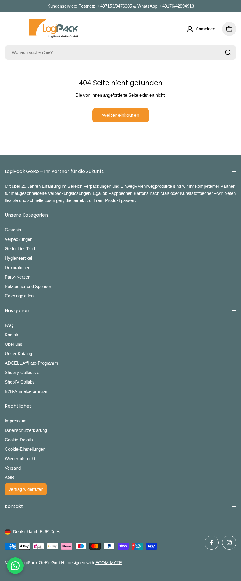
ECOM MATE (108, 562)
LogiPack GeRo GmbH (42, 562)
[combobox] (120, 52)
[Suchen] (228, 52)
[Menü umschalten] (8, 28)
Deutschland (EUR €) (33, 531)
